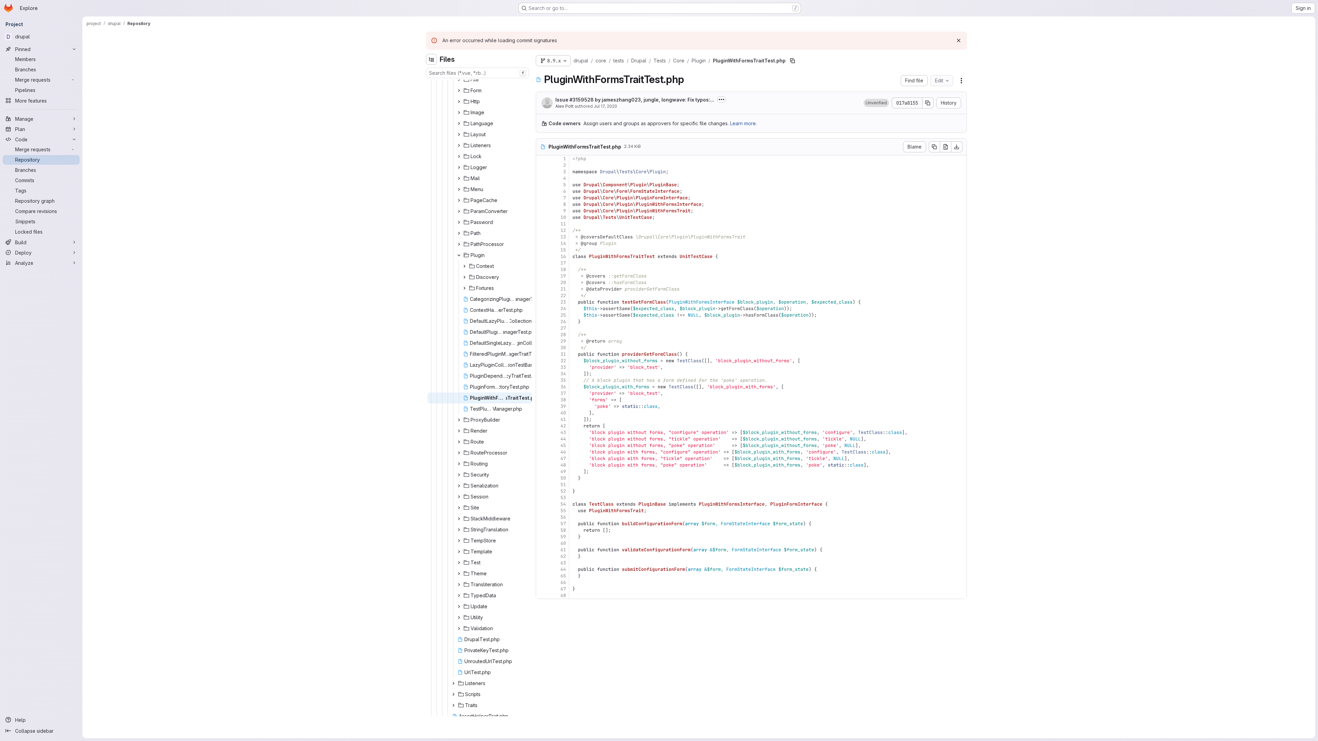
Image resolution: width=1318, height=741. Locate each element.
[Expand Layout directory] (459, 134)
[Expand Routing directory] (459, 464)
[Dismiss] (959, 40)
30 (563, 348)
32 (563, 361)
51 (563, 484)
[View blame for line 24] (542, 308)
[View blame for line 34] (542, 373)
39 (563, 406)
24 (563, 308)
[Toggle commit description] (721, 99)
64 (563, 569)
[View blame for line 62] (542, 556)
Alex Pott (564, 106)
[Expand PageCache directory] (459, 200)
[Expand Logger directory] (459, 167)
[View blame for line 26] (542, 321)
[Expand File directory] (459, 79)
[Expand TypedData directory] (459, 595)
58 (563, 530)
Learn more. (743, 123)
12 (563, 230)
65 (563, 576)
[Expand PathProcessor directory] (459, 244)
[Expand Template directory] (459, 552)
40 (563, 413)
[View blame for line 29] (542, 341)
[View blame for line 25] (542, 315)
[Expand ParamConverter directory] (459, 211)
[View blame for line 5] (542, 184)
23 (563, 302)
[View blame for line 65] (542, 576)
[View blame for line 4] (542, 178)
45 (563, 445)
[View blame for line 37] (542, 393)
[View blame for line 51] (542, 484)
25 (563, 315)
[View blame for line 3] (542, 171)
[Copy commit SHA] (928, 102)
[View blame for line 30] (542, 347)
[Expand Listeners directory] (459, 145)
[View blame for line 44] (542, 439)
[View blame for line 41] (542, 419)
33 (563, 367)
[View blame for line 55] (542, 510)
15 (563, 250)
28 (563, 335)
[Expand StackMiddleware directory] (459, 519)
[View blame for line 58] (542, 530)
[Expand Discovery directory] (464, 277)
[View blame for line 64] (542, 569)
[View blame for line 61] (542, 549)
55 (563, 511)
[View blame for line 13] (542, 237)
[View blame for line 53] (542, 497)
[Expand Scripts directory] (453, 694)
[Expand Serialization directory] (459, 486)
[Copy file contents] (934, 146)
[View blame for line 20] (542, 282)
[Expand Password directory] (459, 222)
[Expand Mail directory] (459, 178)
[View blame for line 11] (542, 224)
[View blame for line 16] (542, 256)
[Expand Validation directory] (459, 628)
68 (563, 595)
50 (563, 478)
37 (563, 393)
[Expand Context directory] (464, 266)
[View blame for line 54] (542, 504)
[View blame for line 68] (542, 595)
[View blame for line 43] (542, 432)
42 (563, 426)
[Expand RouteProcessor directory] (459, 453)
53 (563, 498)
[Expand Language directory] (459, 123)
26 (563, 322)
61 (563, 550)
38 (563, 400)
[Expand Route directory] (459, 442)
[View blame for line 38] (542, 400)
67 (563, 589)
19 (563, 276)
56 (563, 517)
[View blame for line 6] (542, 191)
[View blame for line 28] (542, 334)
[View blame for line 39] (542, 406)
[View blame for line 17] (542, 263)
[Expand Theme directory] (459, 573)
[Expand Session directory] (459, 497)
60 (563, 543)
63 (563, 563)
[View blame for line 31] (542, 354)
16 (563, 256)
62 (563, 556)
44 (563, 439)
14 (563, 243)
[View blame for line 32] (542, 360)
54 (563, 504)
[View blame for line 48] (542, 465)
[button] (876, 103)
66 (563, 582)
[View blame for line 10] (542, 217)
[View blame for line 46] (542, 452)
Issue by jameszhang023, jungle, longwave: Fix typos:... (634, 100)
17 (563, 263)
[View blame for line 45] (542, 445)
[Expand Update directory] (459, 606)
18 (563, 269)
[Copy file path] (792, 60)
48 (563, 465)
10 (563, 217)
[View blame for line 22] (542, 295)
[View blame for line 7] (542, 198)
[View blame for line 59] (542, 536)
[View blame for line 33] (542, 367)
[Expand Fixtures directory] (464, 288)
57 (563, 524)
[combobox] (477, 73)
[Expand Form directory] (459, 90)
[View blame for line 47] (542, 458)
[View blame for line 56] (542, 517)
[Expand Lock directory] (459, 156)
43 (563, 432)
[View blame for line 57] (542, 523)
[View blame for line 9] (542, 211)
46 (563, 452)
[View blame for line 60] (542, 543)
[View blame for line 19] (542, 276)
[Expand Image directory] (459, 112)
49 (563, 471)
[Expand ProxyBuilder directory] (459, 420)
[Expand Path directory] (459, 233)
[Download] (956, 146)
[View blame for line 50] (542, 478)
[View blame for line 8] (542, 204)
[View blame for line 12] (542, 230)
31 (563, 354)
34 (563, 374)
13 (563, 237)
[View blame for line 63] (542, 563)
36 (563, 387)
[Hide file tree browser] (431, 59)
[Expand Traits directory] (453, 705)
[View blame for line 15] (542, 250)
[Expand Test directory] (459, 562)
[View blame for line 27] (542, 328)
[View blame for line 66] (542, 582)
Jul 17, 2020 (605, 106)
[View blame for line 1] (542, 158)
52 (563, 491)
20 (563, 282)
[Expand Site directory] (459, 508)
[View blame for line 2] (542, 165)
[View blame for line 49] (542, 471)
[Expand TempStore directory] (459, 541)
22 (563, 295)
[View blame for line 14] (542, 243)
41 (563, 419)
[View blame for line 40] (542, 413)
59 (563, 537)
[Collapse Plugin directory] (459, 255)
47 (563, 458)
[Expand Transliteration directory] (459, 584)
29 (563, 341)
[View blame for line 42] (542, 426)
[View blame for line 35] (542, 380)
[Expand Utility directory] (459, 617)
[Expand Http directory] (459, 101)
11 (563, 224)
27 (563, 328)
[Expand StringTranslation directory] (459, 530)
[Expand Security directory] (459, 475)
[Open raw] (945, 146)
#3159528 (581, 100)
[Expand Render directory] (459, 431)
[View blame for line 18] (542, 269)
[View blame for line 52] (542, 491)
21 (563, 289)
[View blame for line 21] (542, 289)
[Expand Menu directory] (459, 189)
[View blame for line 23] (542, 302)
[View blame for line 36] (542, 387)
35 (563, 380)
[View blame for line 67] (542, 589)
